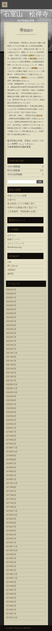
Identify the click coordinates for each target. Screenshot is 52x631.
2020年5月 (11, 412)
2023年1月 (11, 337)
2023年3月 (11, 329)
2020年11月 (11, 388)
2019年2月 (11, 444)
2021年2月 (11, 376)
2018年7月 (11, 463)
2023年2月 (11, 333)
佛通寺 (23, 77)
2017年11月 (11, 483)
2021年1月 (11, 380)
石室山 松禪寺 (26, 14)
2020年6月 (11, 408)
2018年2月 (11, 475)
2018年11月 (11, 447)
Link (9, 262)
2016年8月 (11, 523)
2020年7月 (11, 404)
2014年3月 (11, 606)
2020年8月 (11, 400)
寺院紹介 (11, 270)
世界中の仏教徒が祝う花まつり (22, 207)
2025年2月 (11, 301)
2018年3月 (11, 471)
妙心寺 (39, 115)
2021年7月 (11, 361)
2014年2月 (11, 609)
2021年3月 (11, 372)
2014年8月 (11, 586)
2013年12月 (11, 617)
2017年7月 (11, 491)
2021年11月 (11, 353)
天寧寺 (31, 55)
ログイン (11, 235)
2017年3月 (11, 503)
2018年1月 (11, 479)
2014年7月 (11, 590)
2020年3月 (11, 420)
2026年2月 (11, 293)
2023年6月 (11, 325)
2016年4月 (11, 534)
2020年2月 (11, 424)
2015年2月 (11, 570)
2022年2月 (11, 345)
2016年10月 (11, 515)
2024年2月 (11, 317)
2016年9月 (11, 519)
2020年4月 (11, 416)
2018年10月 (11, 451)
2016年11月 (11, 511)
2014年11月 (11, 578)
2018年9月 (11, 455)
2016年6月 (11, 530)
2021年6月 (11, 365)
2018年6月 (11, 467)
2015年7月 (11, 558)
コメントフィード (15, 243)
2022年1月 (11, 349)
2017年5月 (11, 499)
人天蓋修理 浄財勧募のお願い (22, 211)
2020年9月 (11, 396)
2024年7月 (11, 305)
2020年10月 (11, 392)
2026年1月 (11, 297)
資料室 (10, 273)
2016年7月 (11, 527)
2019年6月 (11, 436)
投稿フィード (13, 239)
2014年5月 (11, 598)
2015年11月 (11, 546)
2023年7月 (11, 321)
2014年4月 (11, 602)
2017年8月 (11, 487)
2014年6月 (11, 594)
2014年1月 (11, 613)
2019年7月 (11, 432)
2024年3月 (11, 313)
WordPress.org (14, 247)
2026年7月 (11, 289)
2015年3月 (11, 566)
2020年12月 (11, 384)
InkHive (26, 628)
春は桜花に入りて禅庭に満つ (21, 203)
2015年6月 (11, 562)
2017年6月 (11, 495)
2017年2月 (11, 507)
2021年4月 (11, 368)
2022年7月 (11, 341)
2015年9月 (11, 554)
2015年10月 (11, 550)
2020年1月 (11, 428)
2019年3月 (11, 440)
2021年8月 (11, 357)
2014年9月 (11, 582)
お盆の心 (11, 199)
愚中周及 (33, 59)
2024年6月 (11, 309)
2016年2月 (11, 538)
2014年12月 (11, 574)
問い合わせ (12, 266)
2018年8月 (11, 459)
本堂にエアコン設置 (17, 195)
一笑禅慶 (33, 68)
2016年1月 (11, 542)
